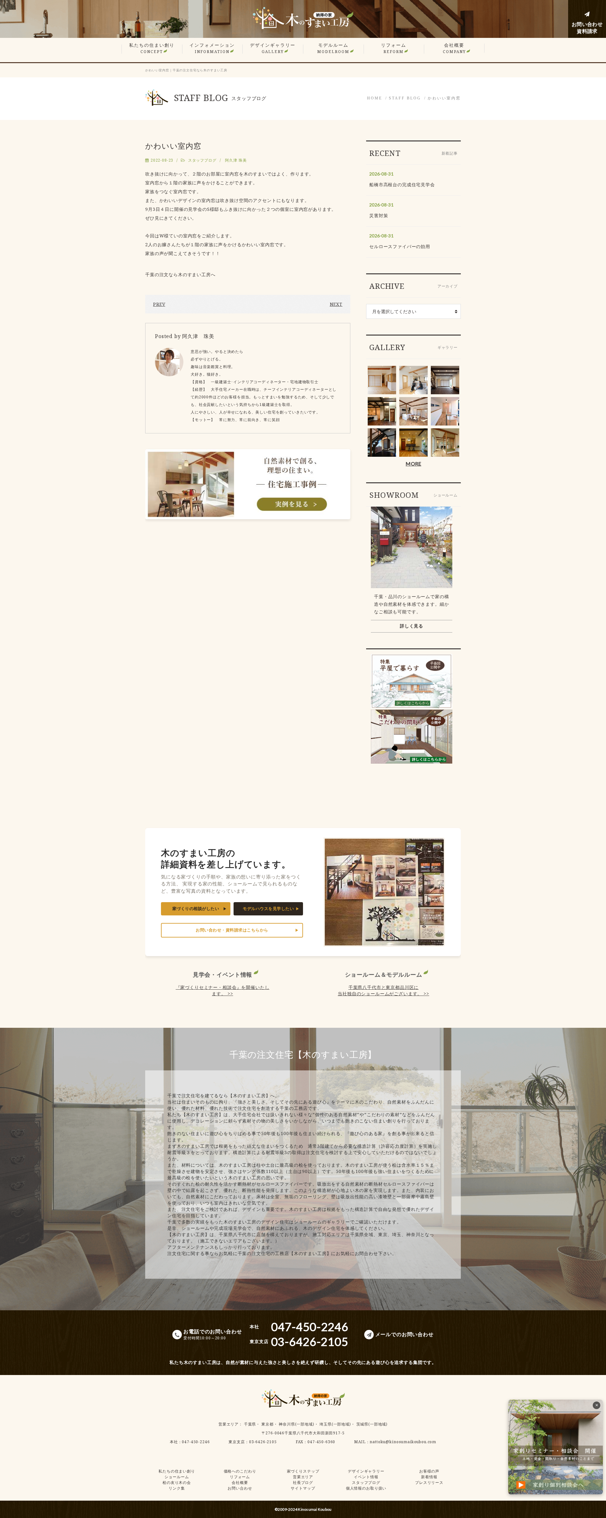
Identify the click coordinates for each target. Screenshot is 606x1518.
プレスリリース (429, 1482)
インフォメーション (212, 48)
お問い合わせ (240, 1488)
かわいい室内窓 (444, 98)
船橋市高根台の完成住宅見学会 (402, 185)
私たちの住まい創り (152, 48)
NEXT (336, 304)
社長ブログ (303, 1482)
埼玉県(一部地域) (335, 1424)
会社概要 (454, 48)
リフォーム (393, 48)
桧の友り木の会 (177, 1482)
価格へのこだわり (240, 1471)
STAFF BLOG (405, 98)
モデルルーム (333, 48)
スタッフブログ (202, 160)
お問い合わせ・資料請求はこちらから (232, 930)
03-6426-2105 (263, 1441)
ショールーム (176, 1476)
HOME (374, 98)
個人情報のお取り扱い (366, 1488)
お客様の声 (429, 1471)
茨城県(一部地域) (372, 1424)
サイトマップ (303, 1488)
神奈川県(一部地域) (296, 1424)
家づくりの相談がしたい (195, 908)
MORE (413, 464)
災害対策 (378, 215)
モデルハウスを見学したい (268, 908)
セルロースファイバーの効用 (399, 246)
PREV (159, 304)
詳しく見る (411, 625)
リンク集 (177, 1488)
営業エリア (228, 1424)
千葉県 (250, 1424)
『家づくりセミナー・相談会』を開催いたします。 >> (223, 990)
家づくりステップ (303, 1471)
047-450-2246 (196, 1441)
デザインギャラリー (272, 48)
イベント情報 (366, 1476)
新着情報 (429, 1476)
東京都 (267, 1424)
